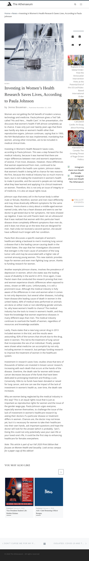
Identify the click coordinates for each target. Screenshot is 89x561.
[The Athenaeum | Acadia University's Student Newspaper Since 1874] (9, 4)
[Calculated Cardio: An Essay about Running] (76, 109)
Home (7, 13)
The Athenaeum (17, 554)
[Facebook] (73, 37)
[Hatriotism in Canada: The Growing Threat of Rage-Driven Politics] (76, 138)
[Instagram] (80, 37)
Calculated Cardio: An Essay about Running (76, 124)
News (14, 13)
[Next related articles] (61, 471)
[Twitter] (80, 45)
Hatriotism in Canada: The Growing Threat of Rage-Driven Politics (77, 153)
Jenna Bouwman (17, 107)
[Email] (73, 45)
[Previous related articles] (55, 471)
